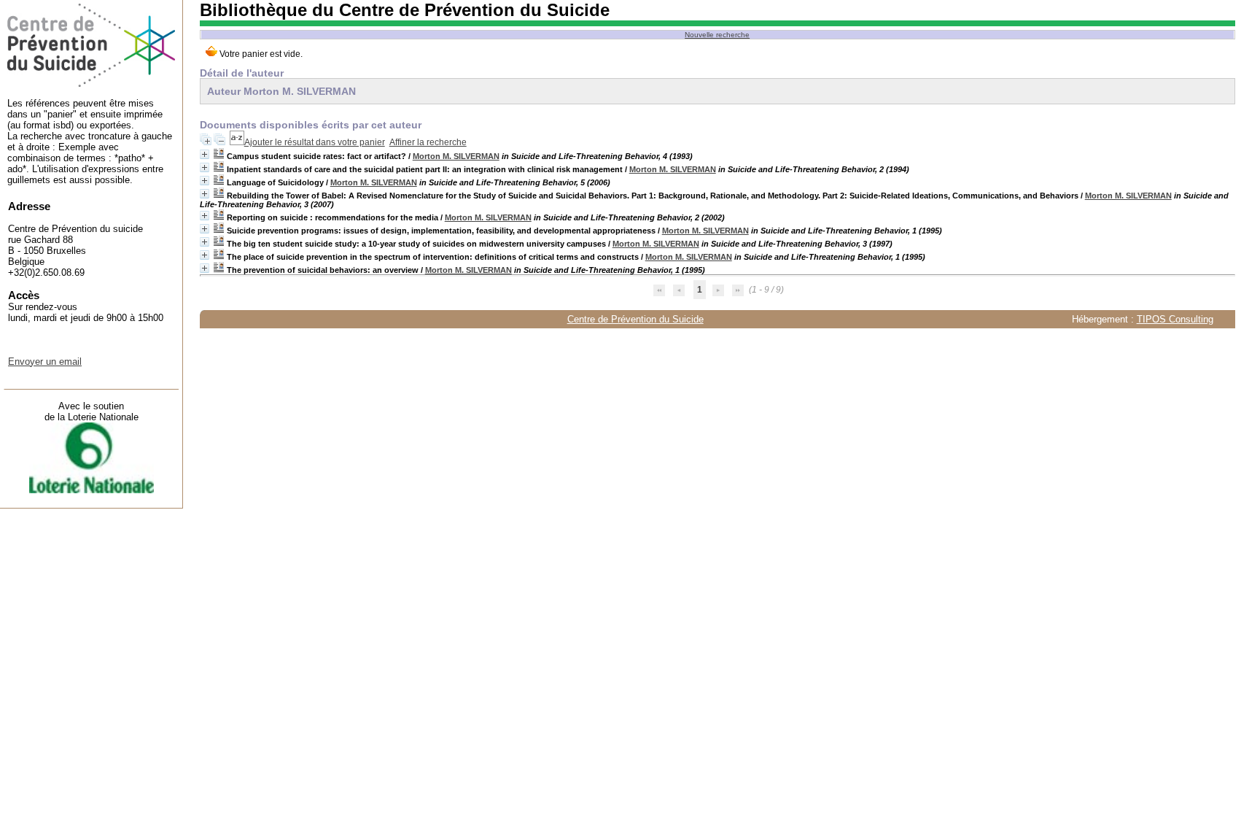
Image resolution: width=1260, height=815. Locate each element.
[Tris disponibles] (237, 142)
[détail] (204, 154)
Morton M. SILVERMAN (456, 156)
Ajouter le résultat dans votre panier (314, 142)
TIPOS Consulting (1175, 319)
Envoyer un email (45, 361)
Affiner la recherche (428, 142)
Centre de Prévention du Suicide (635, 319)
